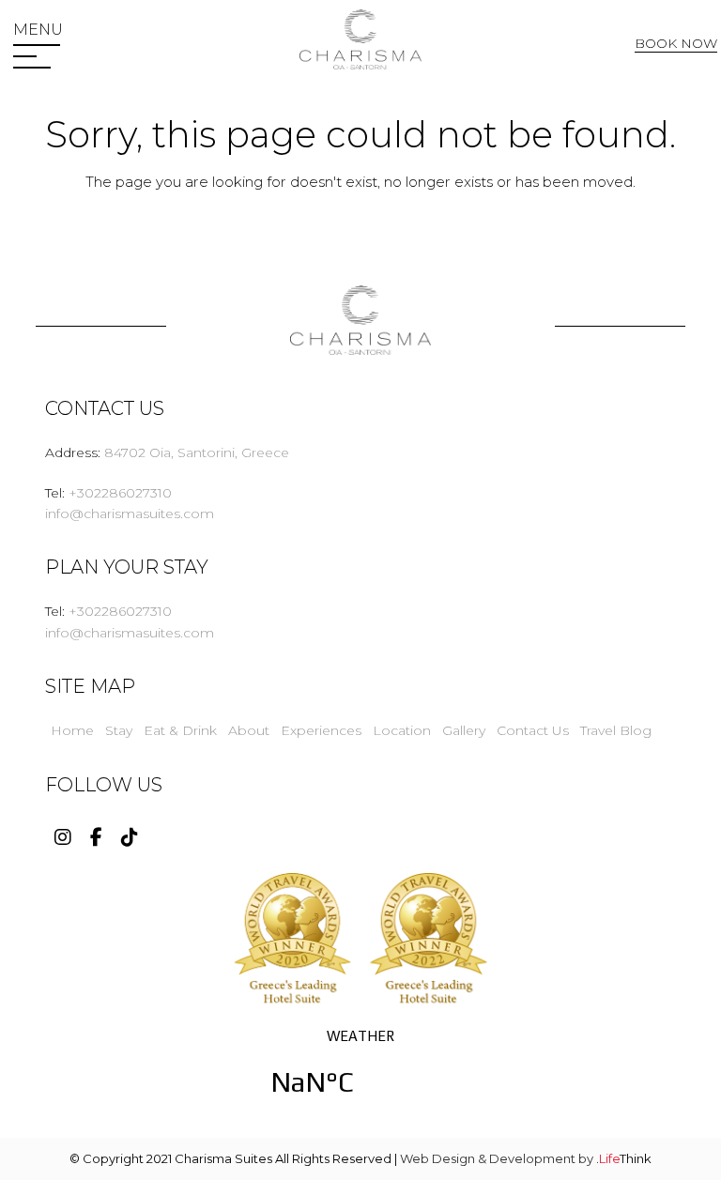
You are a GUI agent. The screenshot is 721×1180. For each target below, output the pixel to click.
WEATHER (360, 1073)
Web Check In (680, 78)
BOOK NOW (676, 43)
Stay (118, 730)
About (248, 730)
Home (72, 730)
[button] (38, 30)
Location (402, 730)
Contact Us (533, 730)
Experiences (321, 730)
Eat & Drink (180, 730)
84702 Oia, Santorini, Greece (196, 452)
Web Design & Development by (526, 1158)
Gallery (463, 730)
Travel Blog (616, 730)
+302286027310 (120, 492)
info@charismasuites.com (129, 513)
